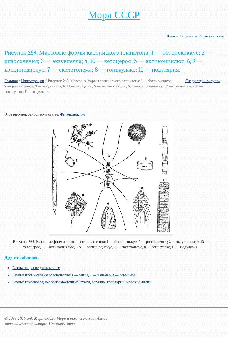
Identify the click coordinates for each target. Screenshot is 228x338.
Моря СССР (114, 15)
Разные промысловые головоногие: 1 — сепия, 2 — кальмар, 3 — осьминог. (74, 275)
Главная (11, 81)
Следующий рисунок (202, 81)
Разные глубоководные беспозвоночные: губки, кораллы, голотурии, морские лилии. (82, 282)
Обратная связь (211, 36)
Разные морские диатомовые (36, 268)
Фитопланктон (72, 114)
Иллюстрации (32, 81)
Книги (172, 36)
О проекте (188, 36)
